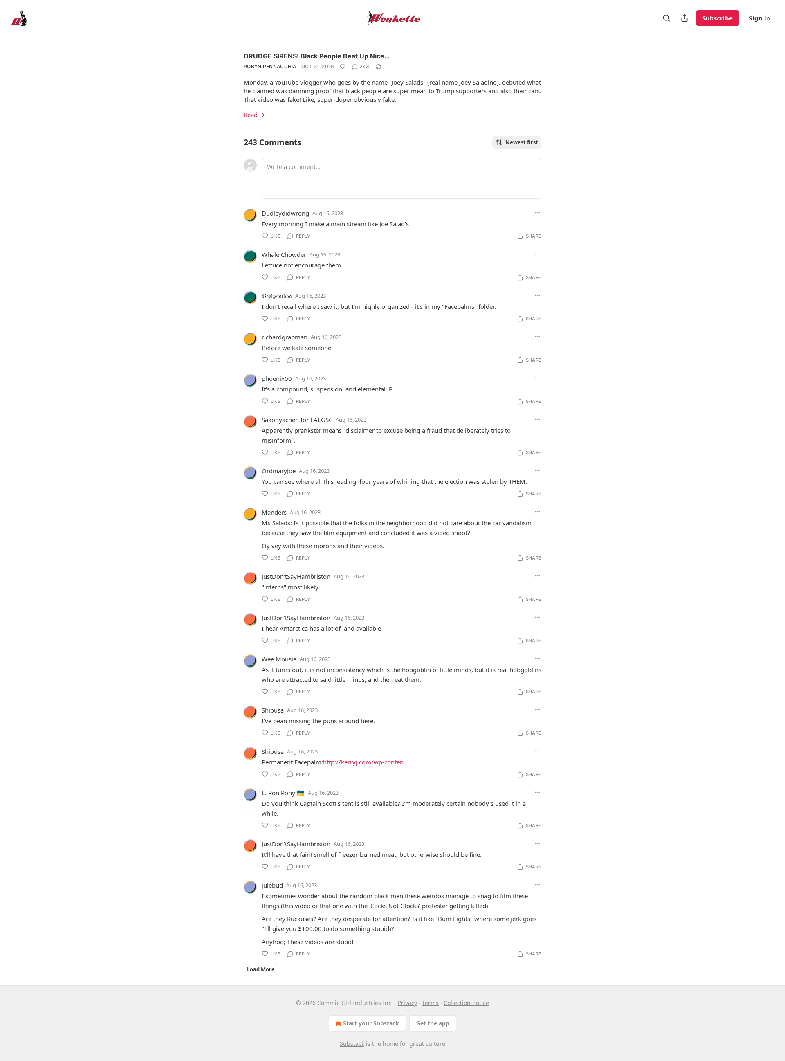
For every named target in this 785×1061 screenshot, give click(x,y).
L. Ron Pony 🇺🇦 (283, 793)
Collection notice (466, 1003)
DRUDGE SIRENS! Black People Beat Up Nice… (317, 56)
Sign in (759, 18)
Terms (430, 1003)
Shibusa (273, 710)
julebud (272, 885)
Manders (274, 512)
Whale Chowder (284, 254)
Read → (254, 114)
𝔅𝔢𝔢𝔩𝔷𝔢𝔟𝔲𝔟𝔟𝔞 (277, 296)
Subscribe (717, 18)
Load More (261, 969)
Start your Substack (371, 1023)
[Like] (342, 67)
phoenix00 (277, 378)
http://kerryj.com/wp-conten (363, 762)
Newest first (521, 142)
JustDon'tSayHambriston (296, 576)
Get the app (432, 1023)
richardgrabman (284, 337)
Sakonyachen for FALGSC (297, 420)
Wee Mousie (279, 659)
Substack (352, 1044)
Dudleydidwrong (285, 213)
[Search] (666, 18)
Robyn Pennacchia (270, 66)
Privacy (407, 1003)
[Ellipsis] (537, 212)
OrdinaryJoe (279, 471)
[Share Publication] (684, 18)
